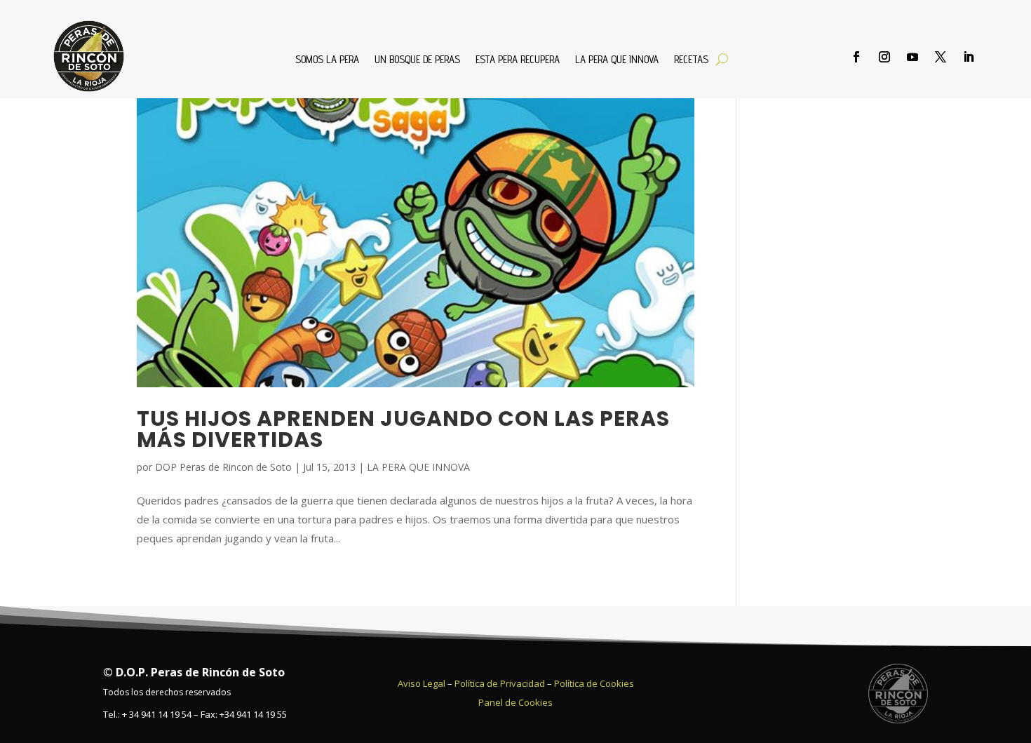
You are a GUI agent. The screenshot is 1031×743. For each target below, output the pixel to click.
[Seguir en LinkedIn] (968, 57)
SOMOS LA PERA (327, 60)
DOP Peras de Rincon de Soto (223, 467)
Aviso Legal (421, 683)
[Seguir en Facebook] (856, 57)
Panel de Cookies (515, 702)
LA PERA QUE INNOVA (617, 60)
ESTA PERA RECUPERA (518, 60)
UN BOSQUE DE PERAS (417, 60)
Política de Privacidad (499, 683)
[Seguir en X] (940, 57)
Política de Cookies (594, 683)
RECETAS (691, 60)
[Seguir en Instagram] (884, 57)
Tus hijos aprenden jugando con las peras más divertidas (403, 429)
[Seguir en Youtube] (912, 57)
